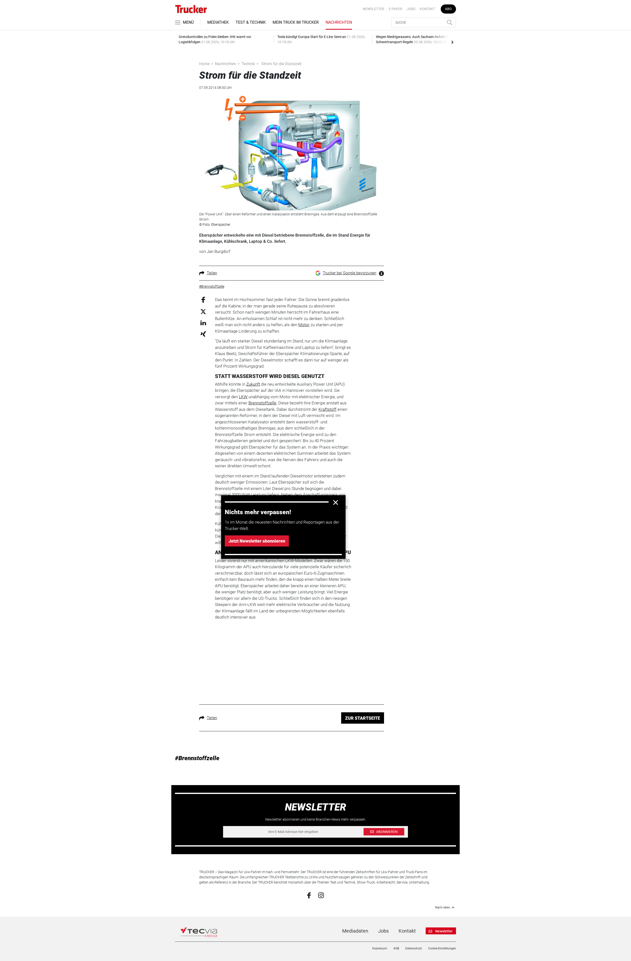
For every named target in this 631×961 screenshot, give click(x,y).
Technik (248, 63)
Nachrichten (339, 22)
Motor (304, 324)
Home (204, 63)
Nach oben (442, 907)
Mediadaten (355, 931)
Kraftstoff (327, 409)
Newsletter (373, 9)
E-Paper (395, 9)
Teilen (212, 273)
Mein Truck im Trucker (296, 22)
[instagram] (321, 895)
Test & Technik (251, 22)
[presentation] (452, 42)
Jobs (411, 9)
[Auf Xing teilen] (203, 334)
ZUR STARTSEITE (362, 718)
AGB (396, 948)
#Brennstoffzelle (197, 758)
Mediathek (218, 22)
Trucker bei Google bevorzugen (349, 273)
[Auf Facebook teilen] (203, 299)
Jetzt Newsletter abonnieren (256, 541)
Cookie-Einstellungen (442, 948)
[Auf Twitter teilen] (203, 311)
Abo (448, 9)
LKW (243, 396)
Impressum (379, 948)
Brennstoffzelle (262, 402)
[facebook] (309, 895)
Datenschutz (413, 948)
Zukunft (253, 384)
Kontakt (427, 9)
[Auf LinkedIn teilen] (203, 322)
